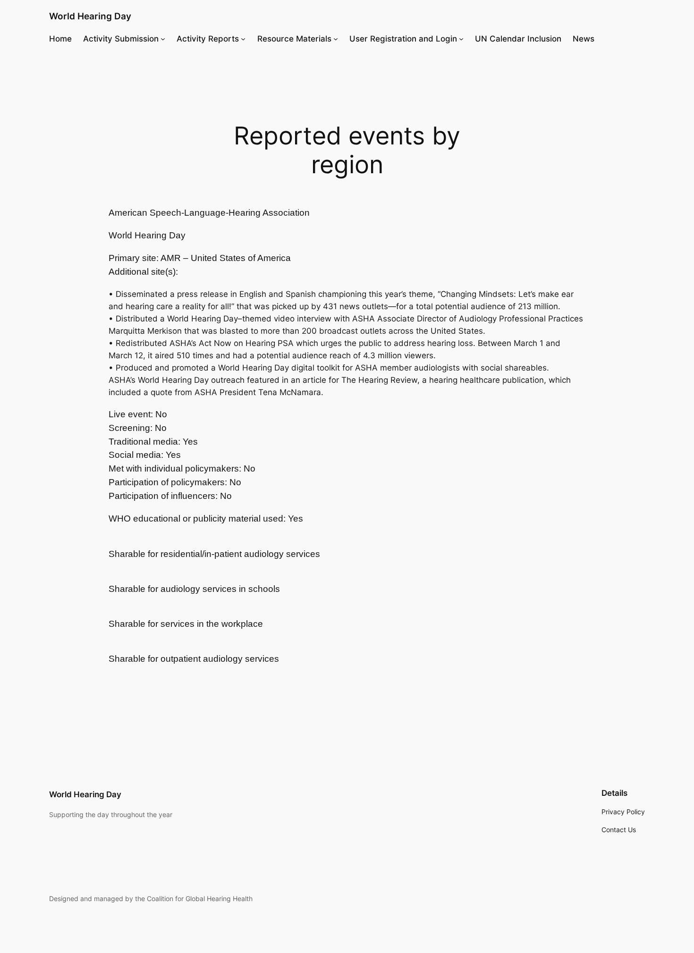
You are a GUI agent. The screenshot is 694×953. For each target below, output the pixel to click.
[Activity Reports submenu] (243, 38)
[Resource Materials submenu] (335, 38)
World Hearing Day (90, 16)
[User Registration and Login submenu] (461, 38)
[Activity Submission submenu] (163, 38)
